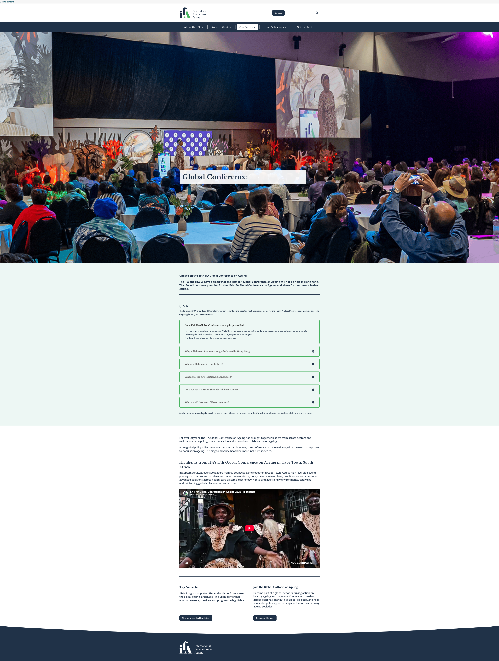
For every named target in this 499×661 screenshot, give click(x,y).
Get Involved (304, 27)
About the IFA (192, 27)
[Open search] (317, 13)
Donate (278, 13)
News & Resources (275, 27)
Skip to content (7, 1)
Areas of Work (219, 27)
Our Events (246, 27)
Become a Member (265, 618)
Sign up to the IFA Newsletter (196, 618)
